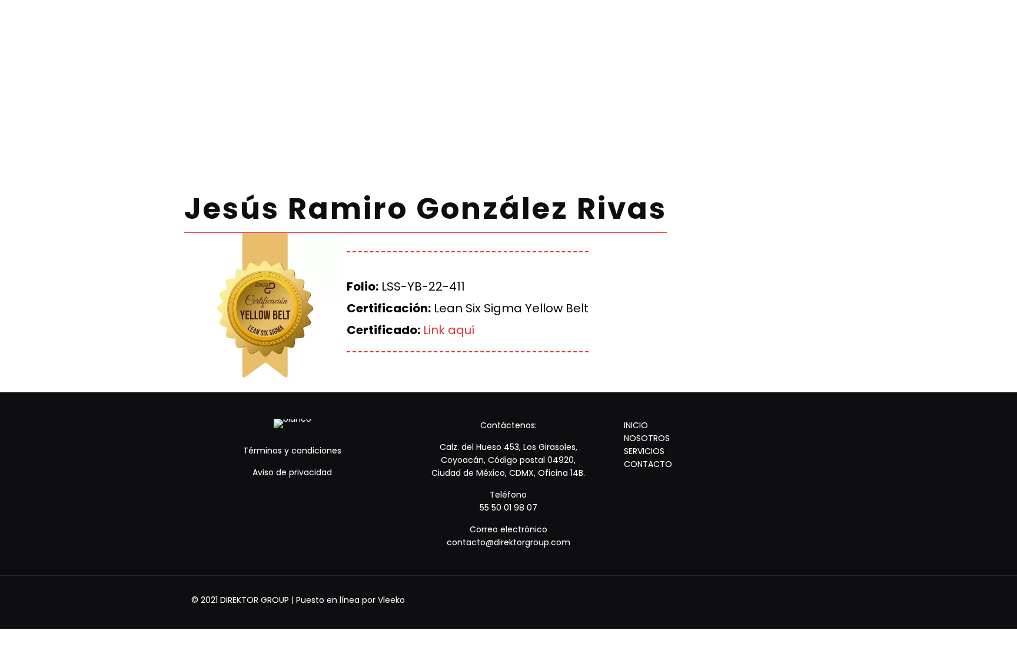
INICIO (636, 425)
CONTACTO (648, 464)
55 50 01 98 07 (508, 507)
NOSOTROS (647, 438)
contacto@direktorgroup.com (508, 542)
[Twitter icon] (792, 599)
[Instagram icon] (808, 599)
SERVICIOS (644, 451)
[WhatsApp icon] (760, 599)
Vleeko (391, 600)
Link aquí (449, 330)
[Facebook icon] (776, 599)
